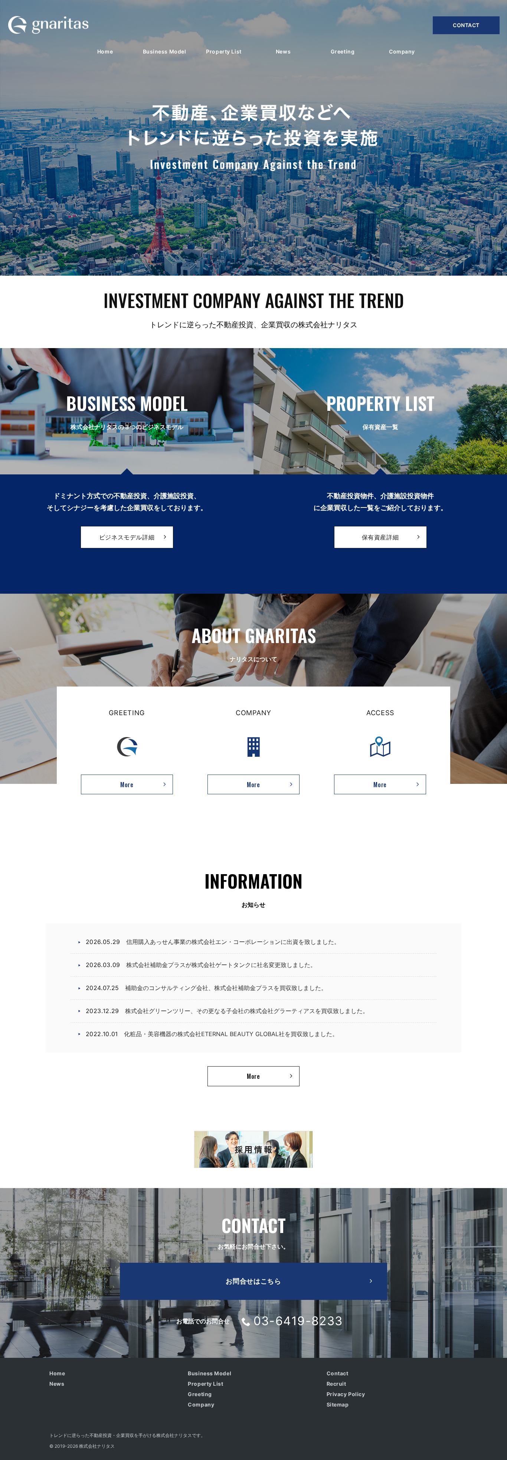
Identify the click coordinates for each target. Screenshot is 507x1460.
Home (57, 1373)
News (56, 1383)
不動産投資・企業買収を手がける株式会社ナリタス (140, 1435)
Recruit (336, 1383)
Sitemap (338, 1404)
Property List (205, 1383)
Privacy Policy (346, 1394)
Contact (466, 25)
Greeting (200, 1394)
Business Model (209, 1373)
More (107, 786)
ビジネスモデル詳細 (127, 537)
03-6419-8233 (298, 1321)
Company (201, 1404)
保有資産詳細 (380, 537)
